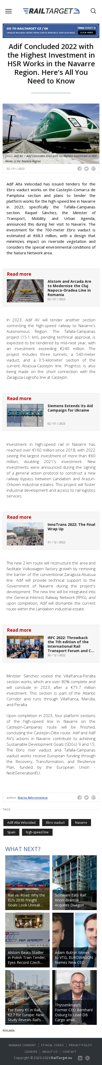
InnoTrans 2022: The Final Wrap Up (71, 526)
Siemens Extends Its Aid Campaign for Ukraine (70, 408)
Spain (11, 832)
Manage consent (22, 1045)
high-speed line (37, 832)
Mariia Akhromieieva (33, 797)
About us (49, 1052)
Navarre (81, 822)
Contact (69, 1052)
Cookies (31, 1052)
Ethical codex (52, 1045)
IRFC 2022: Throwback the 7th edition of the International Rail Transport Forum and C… (71, 644)
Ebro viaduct (55, 822)
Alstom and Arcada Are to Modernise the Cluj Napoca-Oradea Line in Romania (69, 288)
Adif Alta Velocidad (21, 822)
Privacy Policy (80, 1045)
